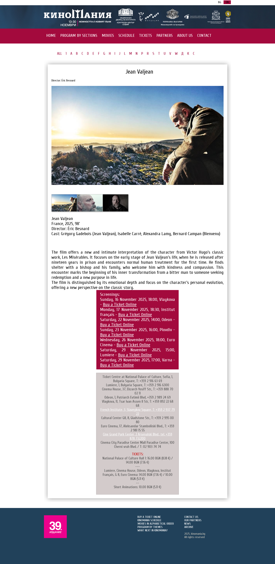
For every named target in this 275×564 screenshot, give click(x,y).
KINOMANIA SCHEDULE (149, 520)
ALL (59, 53)
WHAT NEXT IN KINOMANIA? (153, 530)
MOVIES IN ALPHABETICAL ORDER (156, 523)
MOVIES (108, 35)
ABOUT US (185, 35)
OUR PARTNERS (192, 520)
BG (219, 2)
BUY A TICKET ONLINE (149, 517)
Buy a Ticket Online (120, 304)
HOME (51, 35)
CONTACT (204, 35)
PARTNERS (164, 35)
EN (227, 2)
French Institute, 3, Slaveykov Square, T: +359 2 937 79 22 (137, 412)
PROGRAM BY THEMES (150, 527)
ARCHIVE (188, 527)
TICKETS (145, 35)
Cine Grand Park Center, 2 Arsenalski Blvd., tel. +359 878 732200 (137, 436)
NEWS (187, 523)
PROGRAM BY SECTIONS (78, 35)
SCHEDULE (126, 35)
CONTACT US (191, 517)
